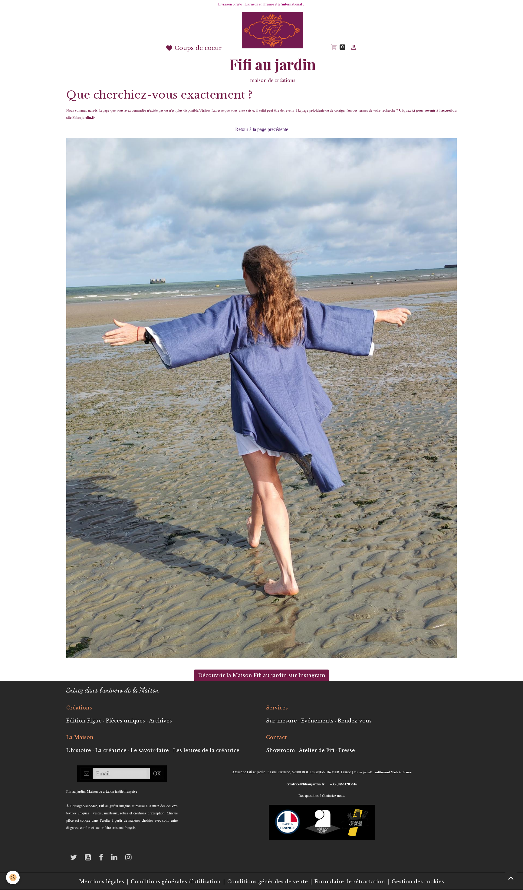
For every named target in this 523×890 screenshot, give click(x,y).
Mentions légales (101, 882)
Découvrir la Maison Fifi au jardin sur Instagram (261, 675)
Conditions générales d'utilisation (176, 882)
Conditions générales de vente (267, 882)
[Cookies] (13, 877)
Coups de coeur (197, 47)
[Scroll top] (510, 877)
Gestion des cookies (418, 882)
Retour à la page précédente (261, 129)
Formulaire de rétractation (349, 882)
